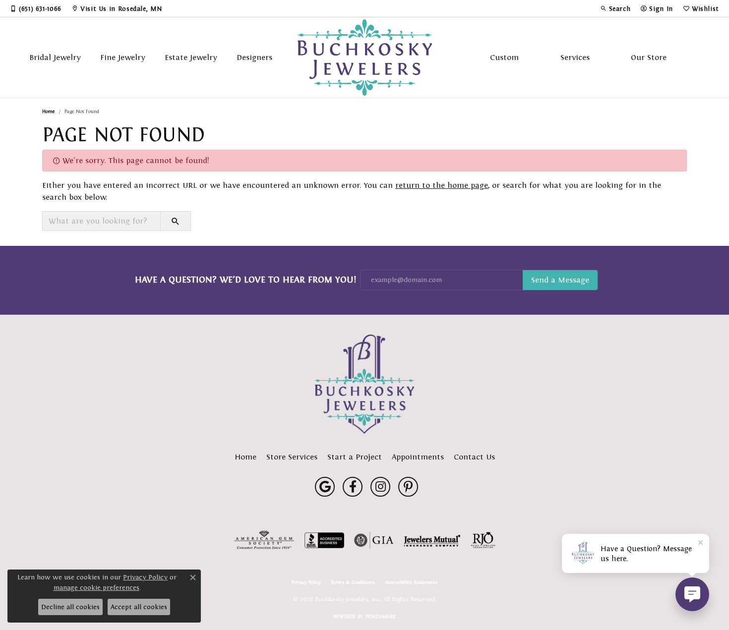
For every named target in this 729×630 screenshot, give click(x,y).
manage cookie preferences (96, 587)
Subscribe (560, 280)
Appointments (418, 457)
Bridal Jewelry (55, 57)
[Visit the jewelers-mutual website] (432, 540)
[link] (35, 8)
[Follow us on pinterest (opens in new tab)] (408, 487)
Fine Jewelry (122, 57)
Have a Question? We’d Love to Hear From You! (245, 280)
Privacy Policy (306, 582)
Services (575, 57)
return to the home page (441, 185)
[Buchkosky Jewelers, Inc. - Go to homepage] (364, 384)
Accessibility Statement (411, 582)
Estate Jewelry (191, 57)
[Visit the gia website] (374, 540)
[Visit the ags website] (264, 540)
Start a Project (354, 457)
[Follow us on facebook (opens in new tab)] (353, 487)
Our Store (649, 57)
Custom (504, 57)
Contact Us (474, 457)
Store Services (291, 457)
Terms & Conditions (353, 582)
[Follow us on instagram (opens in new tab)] (380, 487)
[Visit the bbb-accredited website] (324, 540)
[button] (615, 8)
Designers (254, 57)
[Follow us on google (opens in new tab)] (325, 487)
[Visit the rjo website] (483, 540)
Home (48, 111)
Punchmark (380, 616)
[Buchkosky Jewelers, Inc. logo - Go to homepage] (365, 57)
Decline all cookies (70, 607)
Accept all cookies (139, 607)
